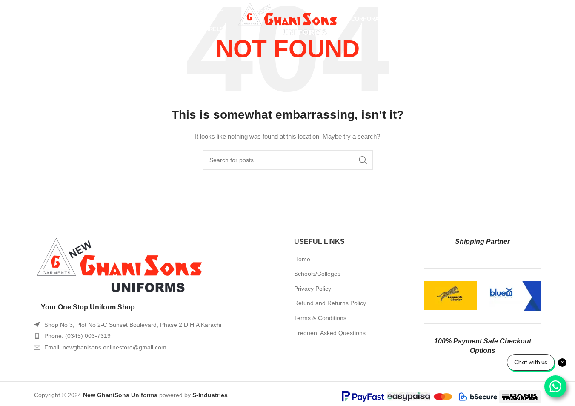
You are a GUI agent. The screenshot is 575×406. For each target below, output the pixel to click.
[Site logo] (287, 18)
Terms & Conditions (320, 318)
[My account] (510, 19)
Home (302, 259)
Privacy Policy (312, 288)
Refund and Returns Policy (330, 303)
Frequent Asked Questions (330, 332)
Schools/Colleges (317, 273)
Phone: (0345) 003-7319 (77, 335)
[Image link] (119, 265)
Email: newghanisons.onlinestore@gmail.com (105, 347)
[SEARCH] (363, 160)
